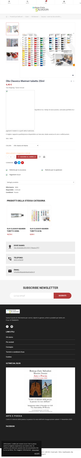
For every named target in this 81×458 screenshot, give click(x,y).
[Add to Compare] (44, 157)
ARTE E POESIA (14, 416)
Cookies (9, 357)
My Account (64, 2)
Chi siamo (9, 337)
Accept (37, 453)
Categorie (9, 2)
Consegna (9, 347)
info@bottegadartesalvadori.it (24, 272)
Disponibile (10, 190)
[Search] (27, 2)
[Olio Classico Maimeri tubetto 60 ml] (40, 215)
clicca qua (35, 450)
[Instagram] (11, 326)
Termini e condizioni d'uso (15, 352)
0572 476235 (18, 260)
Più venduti (10, 342)
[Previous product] (71, 81)
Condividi (15, 162)
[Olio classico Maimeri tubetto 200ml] (17, 215)
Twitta (19, 162)
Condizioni (9, 192)
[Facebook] (7, 326)
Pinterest (22, 162)
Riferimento (10, 187)
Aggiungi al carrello (28, 157)
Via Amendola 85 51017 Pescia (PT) (26, 248)
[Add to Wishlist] (40, 157)
